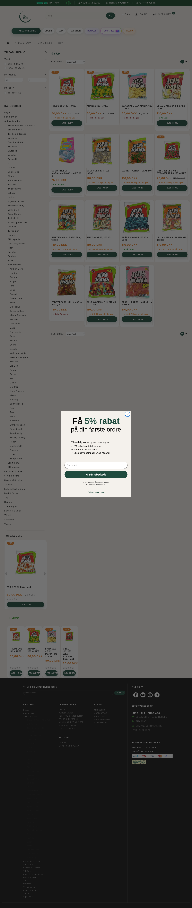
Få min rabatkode (96, 474)
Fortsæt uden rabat (96, 492)
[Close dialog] (127, 414)
